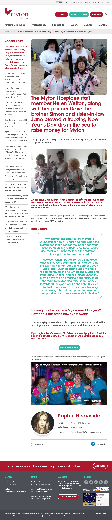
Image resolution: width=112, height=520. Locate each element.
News (108, 2)
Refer (62, 14)
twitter (91, 482)
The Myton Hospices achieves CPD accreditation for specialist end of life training (16, 92)
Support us (58, 24)
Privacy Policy (37, 516)
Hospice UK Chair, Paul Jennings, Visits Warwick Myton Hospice (15, 239)
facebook (86, 482)
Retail (92, 2)
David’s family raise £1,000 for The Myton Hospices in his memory (16, 123)
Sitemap (66, 516)
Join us (88, 24)
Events (74, 24)
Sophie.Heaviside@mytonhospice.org (86, 432)
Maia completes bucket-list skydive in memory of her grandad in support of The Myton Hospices (16, 226)
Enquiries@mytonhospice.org (15, 491)
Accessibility (47, 516)
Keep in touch (100, 465)
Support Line (83, 2)
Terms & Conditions (11, 516)
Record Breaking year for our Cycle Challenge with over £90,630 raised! (15, 187)
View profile (102, 444)
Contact (103, 24)
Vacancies (100, 2)
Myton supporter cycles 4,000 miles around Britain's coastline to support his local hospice (15, 78)
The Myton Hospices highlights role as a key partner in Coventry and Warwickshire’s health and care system (16, 172)
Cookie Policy (57, 516)
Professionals (39, 24)
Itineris (105, 513)
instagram (101, 482)
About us (74, 2)
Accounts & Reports (25, 516)
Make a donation (68, 496)
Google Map (45, 484)
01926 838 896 (77, 427)
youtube (96, 482)
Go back (39, 444)
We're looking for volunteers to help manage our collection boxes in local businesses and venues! (16, 212)
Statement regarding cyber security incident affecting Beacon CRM (16, 198)
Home (67, 2)
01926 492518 (10, 484)
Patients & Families (15, 24)
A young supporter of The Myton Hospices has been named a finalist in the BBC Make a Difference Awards (16, 136)
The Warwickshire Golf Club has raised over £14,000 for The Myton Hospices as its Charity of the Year (15, 108)
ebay (106, 482)
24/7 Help (96, 14)
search (105, 14)
